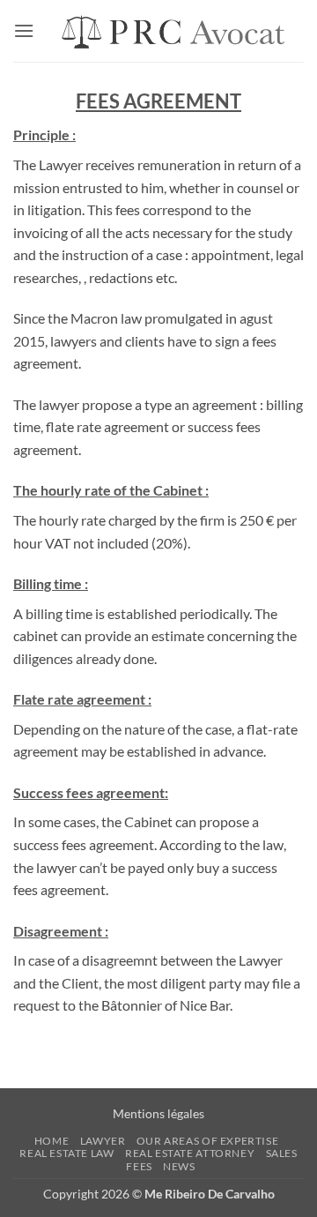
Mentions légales (158, 1113)
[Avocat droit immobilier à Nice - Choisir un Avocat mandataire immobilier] (169, 31)
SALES (282, 1153)
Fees (138, 1166)
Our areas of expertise (207, 1140)
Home (51, 1140)
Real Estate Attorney (189, 1153)
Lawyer (103, 1140)
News (179, 1166)
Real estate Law (66, 1153)
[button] (23, 30)
